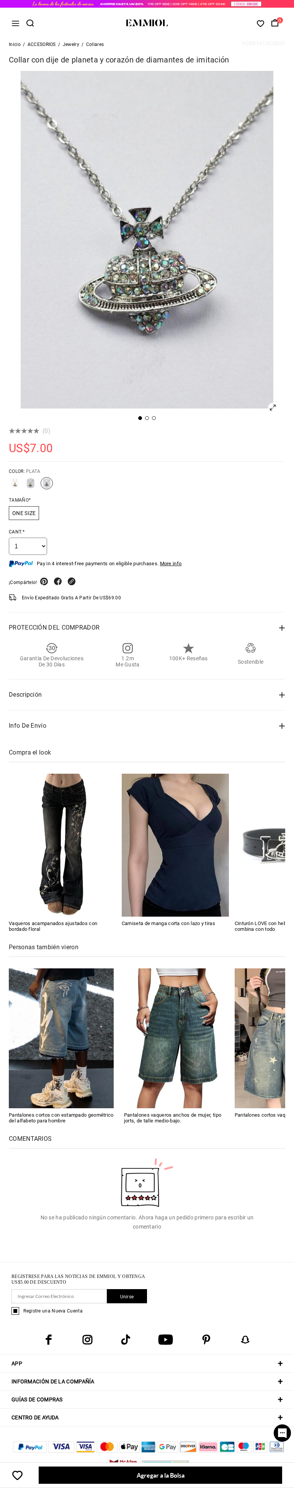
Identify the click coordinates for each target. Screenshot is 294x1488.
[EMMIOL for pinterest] (206, 1339)
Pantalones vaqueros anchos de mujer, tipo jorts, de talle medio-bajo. (172, 1118)
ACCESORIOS (42, 44)
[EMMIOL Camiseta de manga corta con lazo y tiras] (175, 845)
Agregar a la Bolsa (161, 1475)
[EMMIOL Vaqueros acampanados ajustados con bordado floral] (62, 845)
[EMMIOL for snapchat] (245, 1339)
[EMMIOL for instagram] (87, 1339)
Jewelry (71, 44)
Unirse (127, 1296)
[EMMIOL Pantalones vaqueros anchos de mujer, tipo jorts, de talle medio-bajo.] (176, 1038)
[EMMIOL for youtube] (165, 1339)
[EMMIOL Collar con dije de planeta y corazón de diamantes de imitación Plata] (47, 486)
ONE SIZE (24, 513)
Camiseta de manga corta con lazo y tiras (168, 923)
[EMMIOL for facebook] (49, 1339)
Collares (95, 44)
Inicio (15, 44)
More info (171, 563)
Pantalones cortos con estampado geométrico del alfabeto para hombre (61, 1118)
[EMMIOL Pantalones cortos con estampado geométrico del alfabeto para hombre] (61, 1038)
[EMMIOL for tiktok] (125, 1339)
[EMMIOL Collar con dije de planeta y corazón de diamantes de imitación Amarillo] (15, 486)
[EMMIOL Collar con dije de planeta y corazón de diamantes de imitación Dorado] (31, 486)
